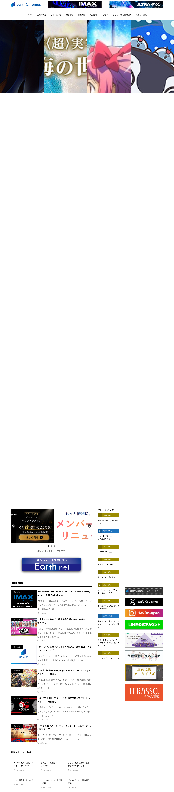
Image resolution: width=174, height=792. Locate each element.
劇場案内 (81, 14)
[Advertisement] (144, 547)
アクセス (104, 14)
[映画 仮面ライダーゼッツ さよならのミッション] (22, 56)
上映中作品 (41, 14)
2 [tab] (51, 546)
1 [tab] (48, 546)
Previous (13, 526)
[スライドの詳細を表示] (51, 526)
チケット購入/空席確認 (122, 14)
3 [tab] (54, 546)
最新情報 (69, 14)
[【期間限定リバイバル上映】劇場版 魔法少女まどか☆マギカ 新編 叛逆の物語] (109, 56)
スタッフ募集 (141, 14)
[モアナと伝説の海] (65, 56)
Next (89, 526)
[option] (22, 56)
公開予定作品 (56, 14)
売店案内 (93, 14)
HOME (30, 14)
